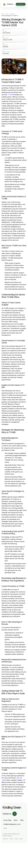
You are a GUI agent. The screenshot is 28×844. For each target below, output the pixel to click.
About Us (5, 838)
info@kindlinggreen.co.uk (12, 824)
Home (3, 14)
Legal (21, 838)
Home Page (7, 820)
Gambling (12, 14)
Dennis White (6, 33)
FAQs (22, 820)
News (7, 14)
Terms (16, 838)
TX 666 (10, 95)
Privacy (11, 838)
